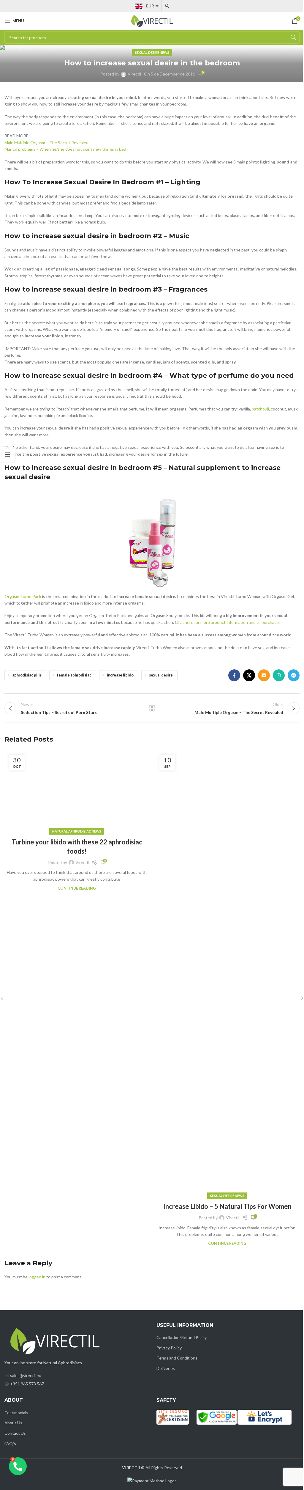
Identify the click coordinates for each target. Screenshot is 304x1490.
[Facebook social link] (234, 675)
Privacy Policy (169, 1347)
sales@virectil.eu (25, 1375)
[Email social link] (264, 675)
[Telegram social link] (294, 675)
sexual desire (161, 675)
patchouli (260, 408)
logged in (36, 1276)
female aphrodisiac (74, 675)
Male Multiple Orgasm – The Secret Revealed (46, 142)
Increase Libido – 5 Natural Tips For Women (227, 1206)
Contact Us (15, 1433)
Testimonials (16, 1412)
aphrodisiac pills (27, 675)
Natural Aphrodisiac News (76, 831)
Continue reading (77, 888)
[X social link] (249, 675)
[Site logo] (152, 20)
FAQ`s (10, 1443)
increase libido (120, 675)
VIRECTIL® (133, 1467)
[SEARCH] (293, 37)
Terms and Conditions (176, 1357)
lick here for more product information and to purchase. (229, 622)
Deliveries (165, 1368)
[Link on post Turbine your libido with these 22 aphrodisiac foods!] (76, 791)
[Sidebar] (7, 454)
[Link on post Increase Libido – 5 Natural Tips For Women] (227, 973)
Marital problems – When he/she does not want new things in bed (65, 149)
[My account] (167, 6)
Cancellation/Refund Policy (181, 1337)
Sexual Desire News (152, 52)
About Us (13, 1422)
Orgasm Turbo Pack (22, 596)
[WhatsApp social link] (279, 675)
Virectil (134, 73)
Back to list (152, 708)
